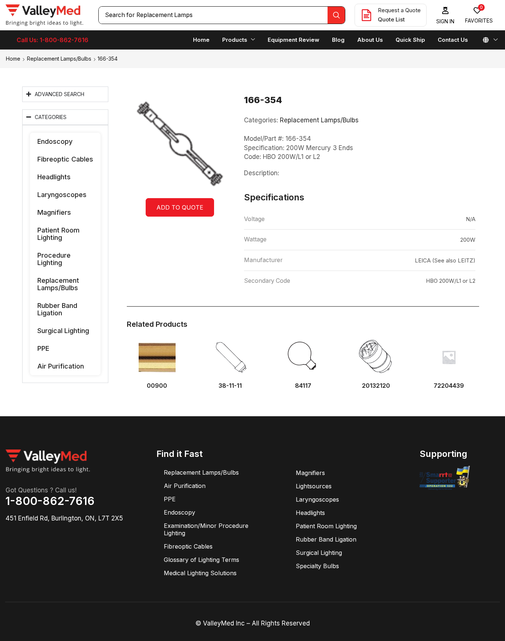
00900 (157, 385)
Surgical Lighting (63, 331)
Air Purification (60, 366)
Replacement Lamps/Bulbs (59, 58)
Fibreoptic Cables (65, 159)
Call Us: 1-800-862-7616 (52, 40)
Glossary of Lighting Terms (201, 559)
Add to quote (179, 207)
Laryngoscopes (62, 195)
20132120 (376, 385)
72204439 (449, 385)
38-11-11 (230, 385)
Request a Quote (399, 10)
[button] (445, 15)
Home (13, 58)
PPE (43, 348)
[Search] (336, 15)
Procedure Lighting (54, 259)
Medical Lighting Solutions (200, 573)
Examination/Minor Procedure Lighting (206, 529)
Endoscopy (54, 141)
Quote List (391, 19)
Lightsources (314, 486)
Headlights (54, 177)
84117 (303, 385)
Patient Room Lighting (58, 233)
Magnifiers (54, 212)
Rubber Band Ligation (57, 309)
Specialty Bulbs (317, 566)
